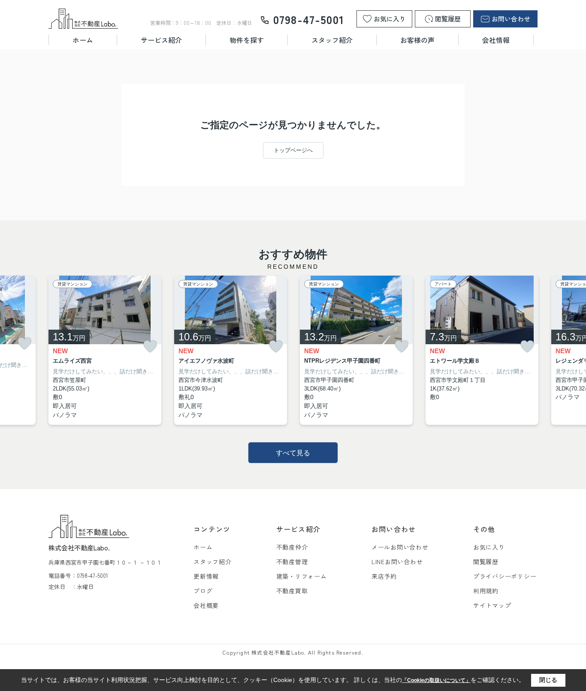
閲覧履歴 (485, 561)
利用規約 (485, 590)
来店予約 (384, 576)
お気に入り (489, 547)
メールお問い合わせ (400, 547)
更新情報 (206, 576)
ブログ (202, 590)
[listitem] (105, 350)
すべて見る (293, 453)
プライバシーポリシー (505, 576)
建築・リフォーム (301, 576)
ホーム (82, 40)
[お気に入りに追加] (24, 343)
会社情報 (496, 40)
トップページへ (293, 150)
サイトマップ (492, 605)
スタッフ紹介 (332, 40)
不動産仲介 (292, 547)
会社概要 (206, 605)
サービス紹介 (161, 40)
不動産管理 (292, 561)
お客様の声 (417, 40)
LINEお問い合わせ (397, 561)
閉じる (548, 679)
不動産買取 (292, 590)
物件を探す (247, 40)
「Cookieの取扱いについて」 (436, 680)
